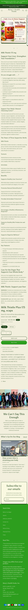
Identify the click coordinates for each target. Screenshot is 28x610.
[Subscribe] (22, 499)
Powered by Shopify (19, 607)
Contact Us (5, 521)
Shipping (2, 321)
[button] (1, 10)
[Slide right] (17, 48)
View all (25, 436)
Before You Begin (7, 512)
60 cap (4, 326)
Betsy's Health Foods (12, 607)
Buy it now (14, 342)
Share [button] (4, 381)
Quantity (3, 330)
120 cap (12, 326)
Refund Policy (6, 528)
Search (4, 515)
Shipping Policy (6, 531)
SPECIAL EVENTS (7, 518)
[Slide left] (10, 48)
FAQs (4, 534)
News (4, 525)
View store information (8, 351)
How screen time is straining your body (10, 459)
